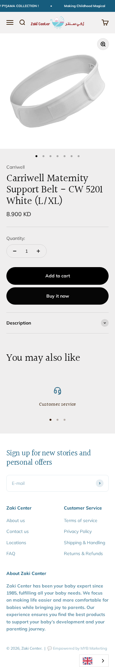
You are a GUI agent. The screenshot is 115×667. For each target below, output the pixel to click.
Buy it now (57, 296)
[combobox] (94, 660)
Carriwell (15, 167)
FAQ (10, 553)
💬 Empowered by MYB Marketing (77, 648)
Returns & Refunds (83, 553)
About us (15, 520)
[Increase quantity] (38, 251)
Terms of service (80, 520)
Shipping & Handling (84, 542)
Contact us (17, 531)
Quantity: (15, 238)
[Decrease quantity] (15, 251)
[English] (94, 661)
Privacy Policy (78, 531)
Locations (16, 542)
